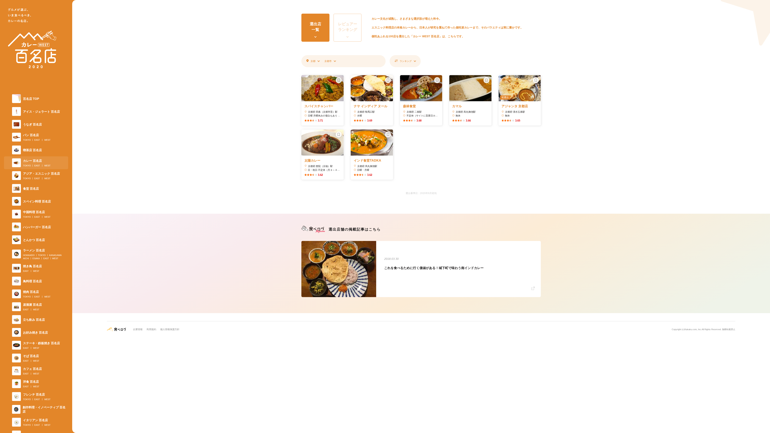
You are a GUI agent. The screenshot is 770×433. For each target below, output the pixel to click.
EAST (37, 140)
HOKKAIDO (29, 255)
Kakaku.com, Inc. (693, 329)
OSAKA (36, 258)
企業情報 (138, 329)
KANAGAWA (55, 255)
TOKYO (27, 140)
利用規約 (151, 329)
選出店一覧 (315, 27)
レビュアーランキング (347, 27)
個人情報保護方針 (169, 329)
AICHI (26, 258)
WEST (47, 140)
